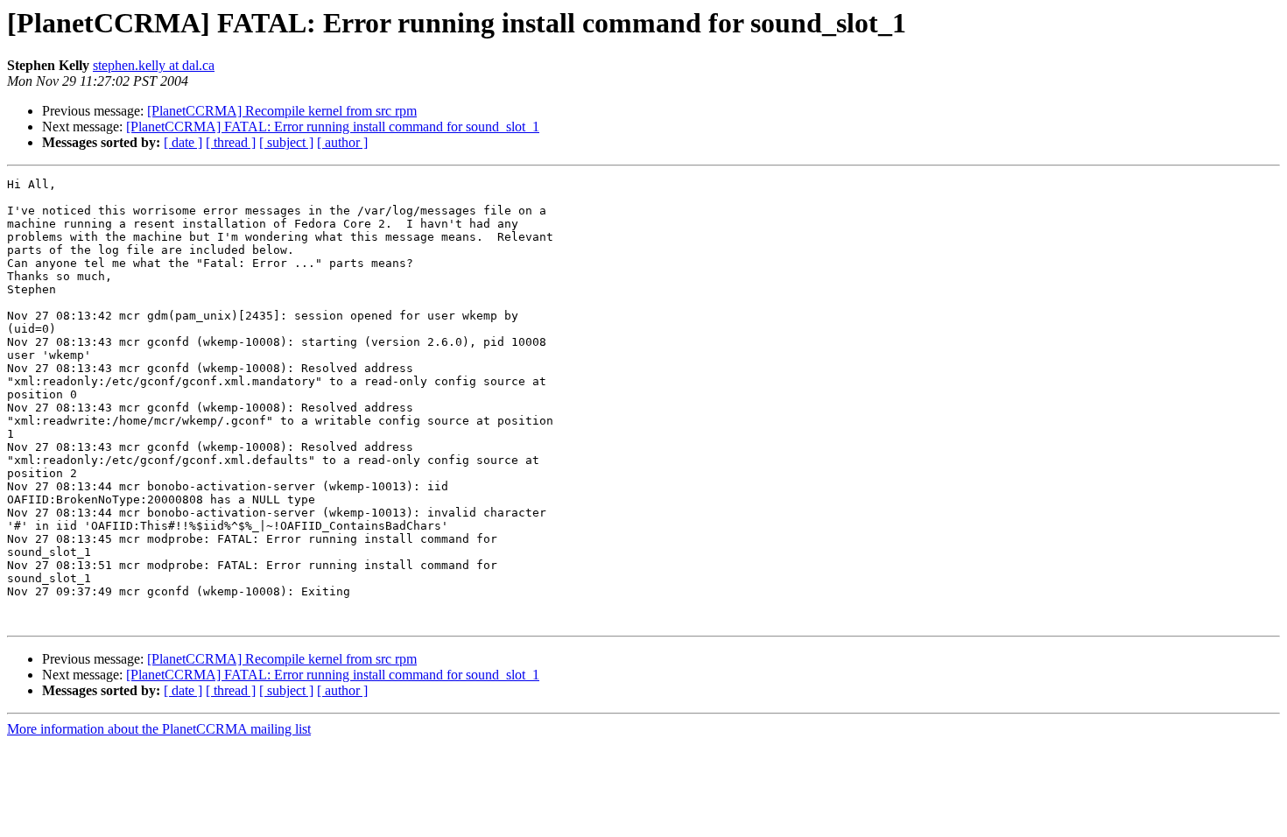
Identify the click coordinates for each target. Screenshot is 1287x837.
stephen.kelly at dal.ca (153, 65)
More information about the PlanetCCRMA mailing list (159, 728)
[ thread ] (231, 142)
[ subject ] (286, 142)
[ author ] (342, 142)
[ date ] (183, 142)
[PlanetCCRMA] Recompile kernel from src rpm (282, 110)
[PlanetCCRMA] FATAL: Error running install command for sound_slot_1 (332, 126)
